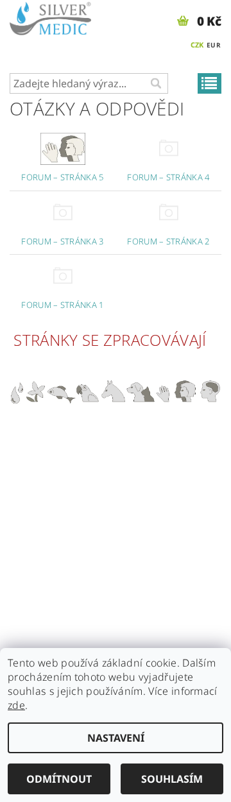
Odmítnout (59, 779)
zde (16, 705)
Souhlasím (172, 779)
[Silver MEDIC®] (50, 16)
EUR (214, 44)
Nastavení (115, 738)
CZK (197, 44)
